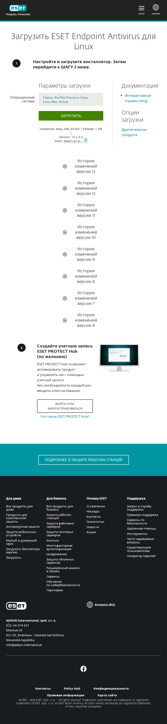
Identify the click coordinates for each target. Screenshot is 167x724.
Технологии (95, 522)
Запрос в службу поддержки (139, 508)
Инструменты (137, 534)
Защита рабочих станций (58, 516)
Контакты (94, 516)
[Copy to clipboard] (85, 141)
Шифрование (56, 554)
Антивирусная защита (23, 526)
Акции (91, 532)
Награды (93, 511)
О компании (96, 506)
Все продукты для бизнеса (59, 508)
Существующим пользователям (139, 549)
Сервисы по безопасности (137, 521)
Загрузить (13, 557)
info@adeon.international (24, 645)
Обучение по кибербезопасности (63, 583)
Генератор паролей (141, 556)
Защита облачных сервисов (60, 561)
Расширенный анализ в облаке (62, 569)
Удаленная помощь (141, 528)
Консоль (52, 540)
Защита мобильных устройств (21, 533)
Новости (93, 527)
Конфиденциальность (111, 688)
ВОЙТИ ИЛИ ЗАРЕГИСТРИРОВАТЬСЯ (64, 406)
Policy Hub (72, 688)
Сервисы (52, 576)
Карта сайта (107, 695)
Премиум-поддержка (142, 515)
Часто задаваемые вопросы (140, 540)
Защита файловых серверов (60, 525)
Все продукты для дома (19, 508)
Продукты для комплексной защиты (16, 518)
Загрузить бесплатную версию (23, 550)
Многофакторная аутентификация (59, 547)
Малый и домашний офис (21, 542)
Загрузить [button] (71, 115)
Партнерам (54, 590)
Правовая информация (65, 695)
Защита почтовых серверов (59, 533)
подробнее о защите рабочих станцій (83, 459)
